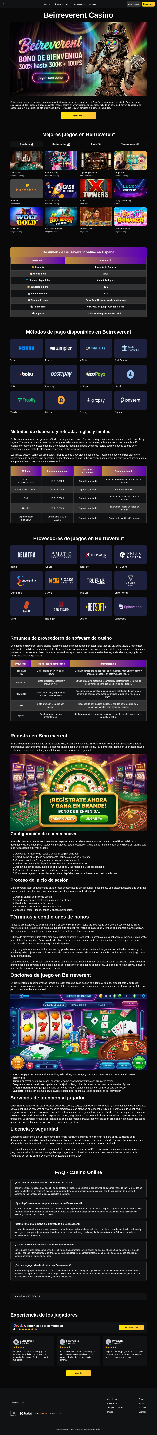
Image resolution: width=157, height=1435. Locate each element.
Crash (94, 144)
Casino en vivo (59, 144)
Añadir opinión (131, 1327)
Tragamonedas (128, 144)
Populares (25, 144)
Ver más (78, 1373)
